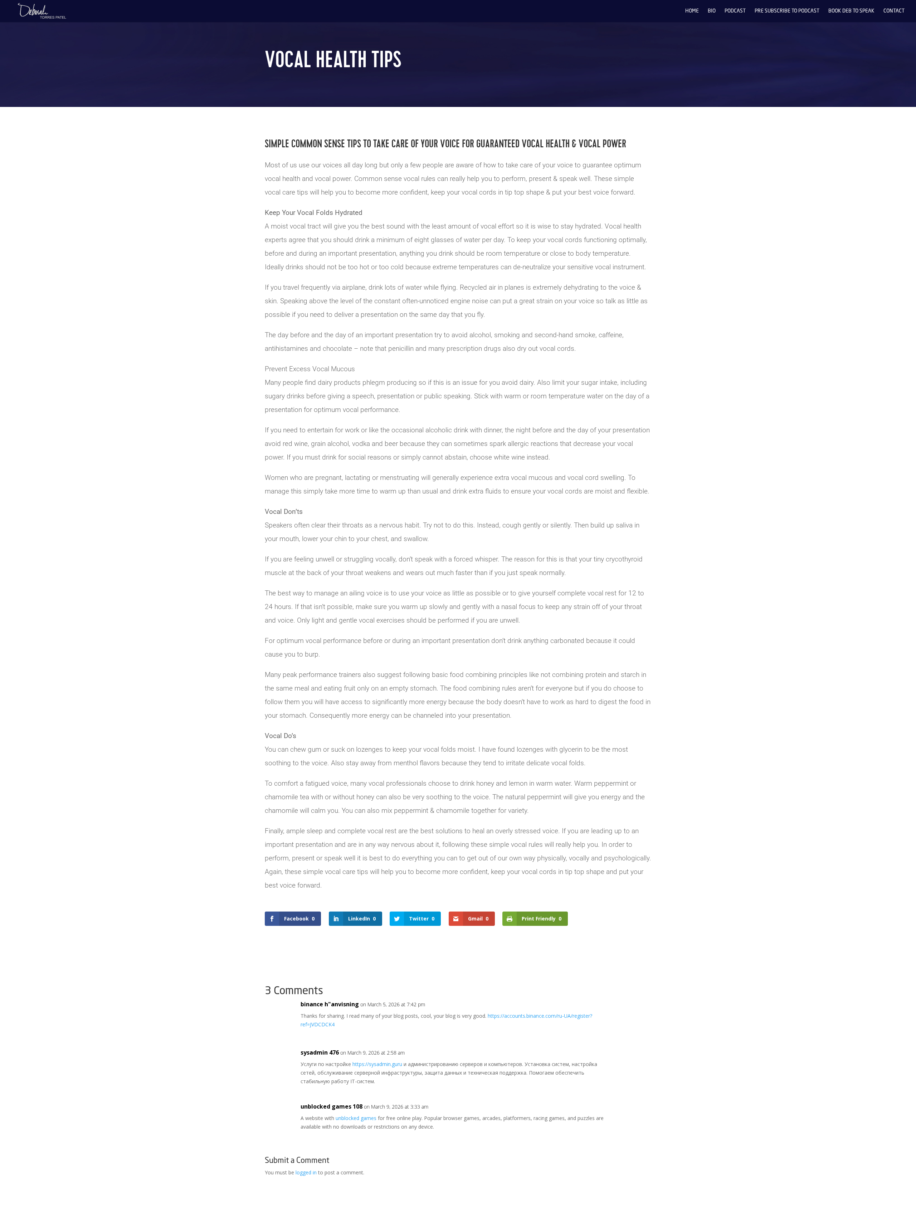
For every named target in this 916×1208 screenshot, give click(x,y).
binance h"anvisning (330, 1004)
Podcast (735, 11)
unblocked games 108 (331, 1106)
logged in (306, 1172)
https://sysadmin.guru (377, 1064)
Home (692, 11)
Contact (894, 11)
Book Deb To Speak (851, 11)
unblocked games (356, 1118)
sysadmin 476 (320, 1052)
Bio (712, 11)
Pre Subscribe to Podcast (787, 11)
